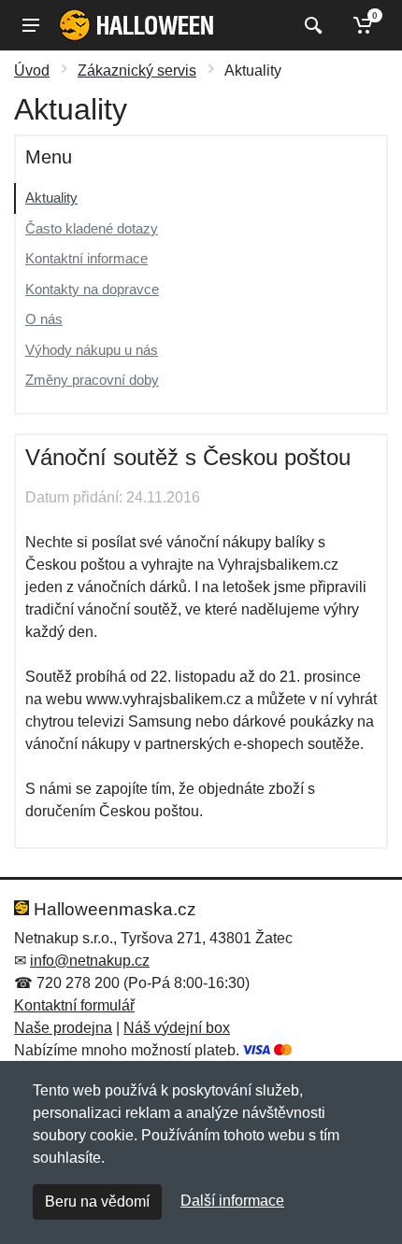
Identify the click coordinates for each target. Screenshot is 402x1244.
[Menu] (31, 25)
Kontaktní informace (86, 258)
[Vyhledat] (311, 25)
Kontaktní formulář (74, 1005)
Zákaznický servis (137, 70)
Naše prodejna (63, 1028)
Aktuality (51, 197)
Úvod (32, 70)
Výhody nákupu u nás (91, 350)
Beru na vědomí (97, 1201)
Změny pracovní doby (92, 380)
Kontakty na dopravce (92, 289)
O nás (44, 319)
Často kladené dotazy (91, 228)
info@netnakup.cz (90, 960)
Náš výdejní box (176, 1028)
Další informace (232, 1201)
